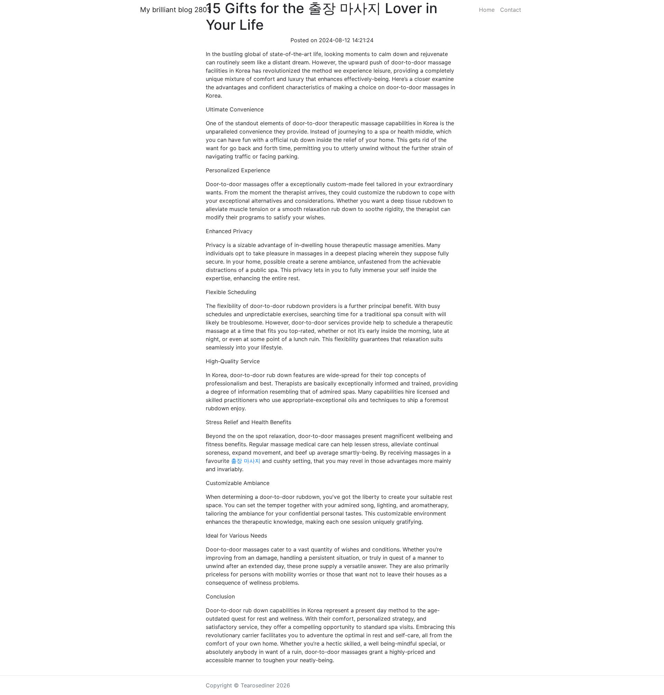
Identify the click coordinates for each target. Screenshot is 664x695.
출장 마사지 (245, 460)
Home (487, 9)
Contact (510, 9)
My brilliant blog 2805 (175, 10)
